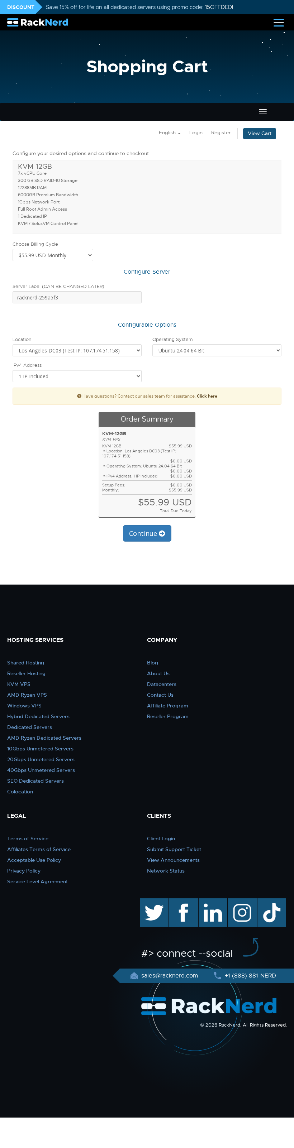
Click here (207, 396)
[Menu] (279, 22)
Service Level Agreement (37, 881)
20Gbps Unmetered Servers (41, 759)
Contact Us (160, 695)
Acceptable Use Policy (34, 860)
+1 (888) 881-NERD (249, 975)
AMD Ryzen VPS (27, 695)
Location (22, 339)
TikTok (266, 902)
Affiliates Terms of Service (39, 849)
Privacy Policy (24, 871)
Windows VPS (24, 705)
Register (221, 133)
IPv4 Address (27, 365)
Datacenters (161, 684)
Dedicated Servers (29, 727)
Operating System (172, 339)
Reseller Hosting (26, 673)
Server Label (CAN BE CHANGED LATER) (58, 286)
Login (196, 133)
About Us (158, 673)
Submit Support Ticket (174, 849)
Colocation (20, 791)
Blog (152, 662)
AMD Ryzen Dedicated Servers (44, 738)
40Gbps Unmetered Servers (41, 770)
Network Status (166, 871)
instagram (241, 902)
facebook (182, 902)
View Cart (259, 133)
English (168, 133)
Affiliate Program (167, 705)
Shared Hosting (25, 662)
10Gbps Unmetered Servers (40, 748)
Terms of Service (27, 838)
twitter (149, 902)
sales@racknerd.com (169, 975)
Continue (144, 533)
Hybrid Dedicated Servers (38, 716)
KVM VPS (18, 684)
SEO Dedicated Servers (35, 781)
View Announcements (173, 860)
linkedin (209, 902)
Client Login (161, 838)
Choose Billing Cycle (35, 244)
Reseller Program (168, 716)
